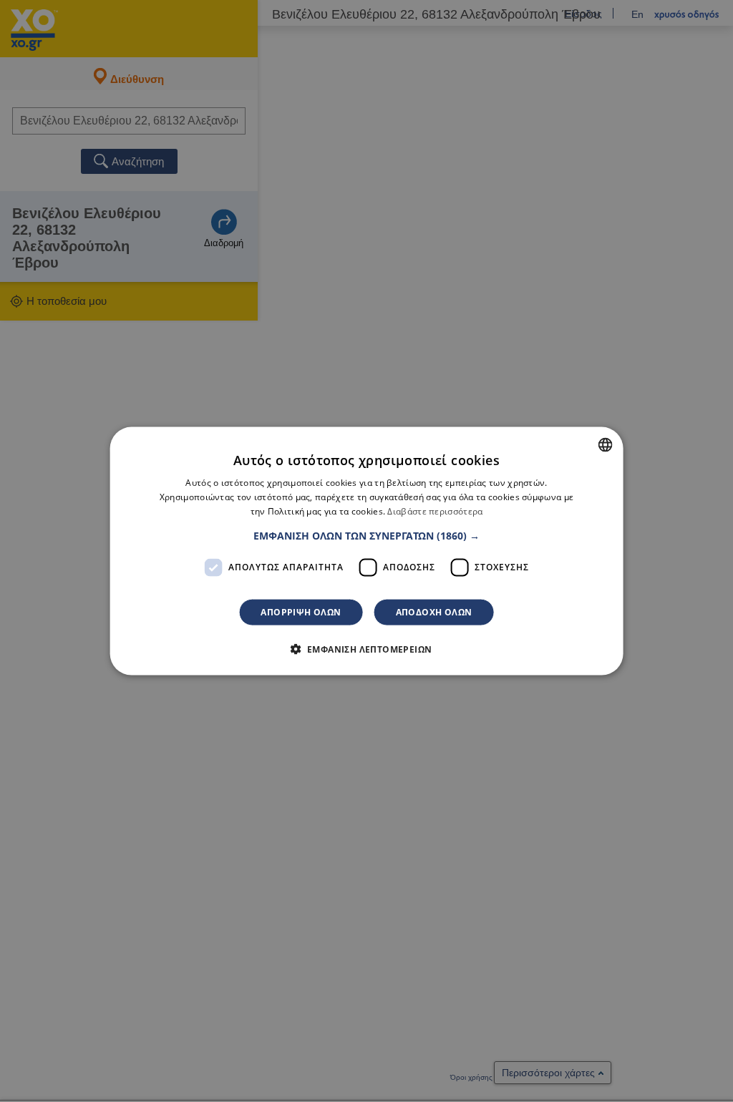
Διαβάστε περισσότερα (434, 511)
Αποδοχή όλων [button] (434, 611)
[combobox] (605, 445)
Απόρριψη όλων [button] (301, 611)
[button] (366, 535)
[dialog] (366, 551)
